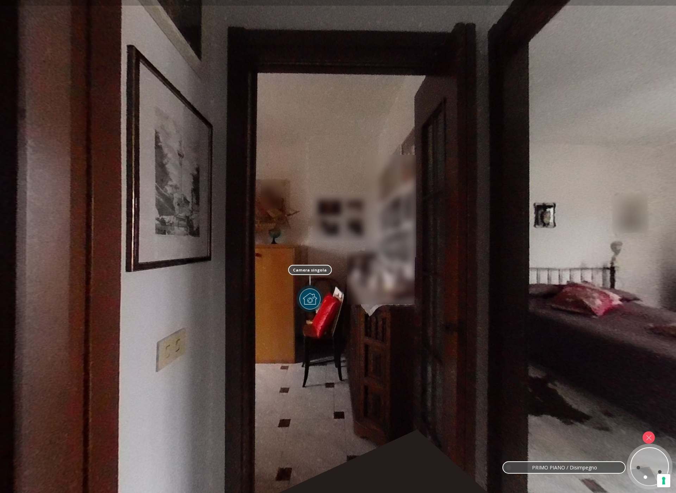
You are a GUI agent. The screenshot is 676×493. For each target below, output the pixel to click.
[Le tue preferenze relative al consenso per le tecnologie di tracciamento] (663, 480)
